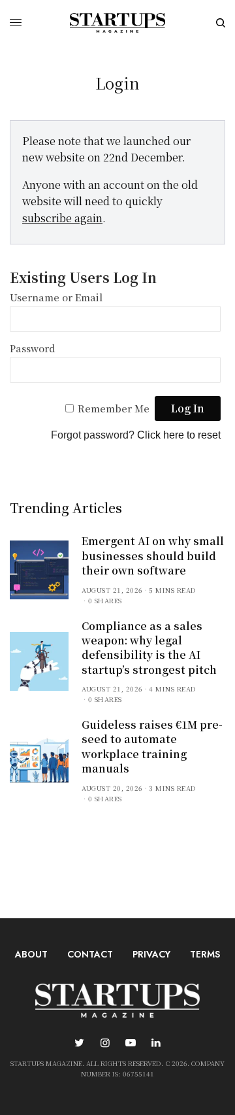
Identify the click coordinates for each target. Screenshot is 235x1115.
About (31, 954)
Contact (90, 954)
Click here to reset (179, 435)
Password (32, 348)
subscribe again (62, 217)
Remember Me (113, 408)
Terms (205, 954)
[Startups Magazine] (117, 23)
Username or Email (56, 297)
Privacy (151, 954)
